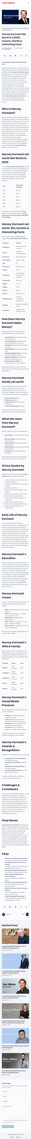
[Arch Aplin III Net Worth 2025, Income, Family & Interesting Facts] (15, 961)
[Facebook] (4, 56)
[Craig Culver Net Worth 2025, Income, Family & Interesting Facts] (15, 936)
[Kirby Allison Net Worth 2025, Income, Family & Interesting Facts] (15, 1060)
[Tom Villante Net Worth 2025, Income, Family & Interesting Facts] (15, 986)
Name (5, 1091)
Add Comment (7, 1106)
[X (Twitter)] (10, 56)
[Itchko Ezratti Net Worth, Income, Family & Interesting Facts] (15, 1036)
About (12, 1137)
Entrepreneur (7, 49)
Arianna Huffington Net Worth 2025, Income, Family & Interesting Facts (13, 1022)
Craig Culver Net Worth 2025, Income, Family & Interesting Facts (14, 947)
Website (5, 1101)
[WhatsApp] (15, 56)
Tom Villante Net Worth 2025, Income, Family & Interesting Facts (14, 997)
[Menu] (28, 3)
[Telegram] (21, 56)
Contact (18, 1137)
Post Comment (7, 1126)
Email (5, 1096)
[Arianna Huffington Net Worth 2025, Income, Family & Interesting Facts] (15, 1011)
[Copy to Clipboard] (26, 56)
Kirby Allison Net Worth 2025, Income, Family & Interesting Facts (14, 1071)
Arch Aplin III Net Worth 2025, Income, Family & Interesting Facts (14, 972)
